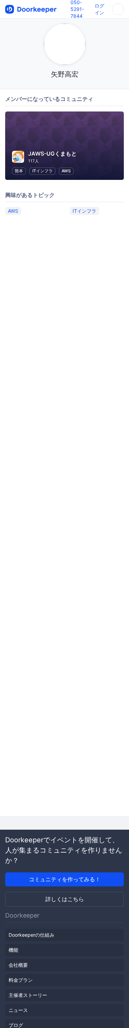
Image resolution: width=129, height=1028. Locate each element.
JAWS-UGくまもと (52, 153)
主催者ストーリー (28, 995)
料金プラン (21, 980)
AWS (66, 170)
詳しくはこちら (64, 899)
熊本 (19, 170)
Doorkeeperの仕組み (31, 935)
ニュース (18, 1010)
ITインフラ (42, 170)
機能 (13, 950)
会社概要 (18, 965)
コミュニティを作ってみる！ (64, 879)
